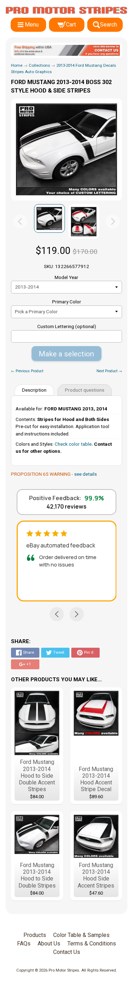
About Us (49, 943)
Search (108, 24)
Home (16, 65)
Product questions (84, 390)
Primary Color (66, 301)
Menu (32, 24)
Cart (71, 24)
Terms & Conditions (91, 943)
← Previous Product (27, 371)
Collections (39, 65)
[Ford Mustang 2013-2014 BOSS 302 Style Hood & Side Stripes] (49, 218)
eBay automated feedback (60, 545)
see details (85, 474)
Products (34, 935)
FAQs (24, 943)
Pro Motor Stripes (64, 970)
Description (34, 390)
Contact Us (66, 952)
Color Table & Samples (81, 935)
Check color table (73, 444)
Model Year (66, 277)
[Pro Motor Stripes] (66, 10)
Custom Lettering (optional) (66, 326)
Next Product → (109, 371)
